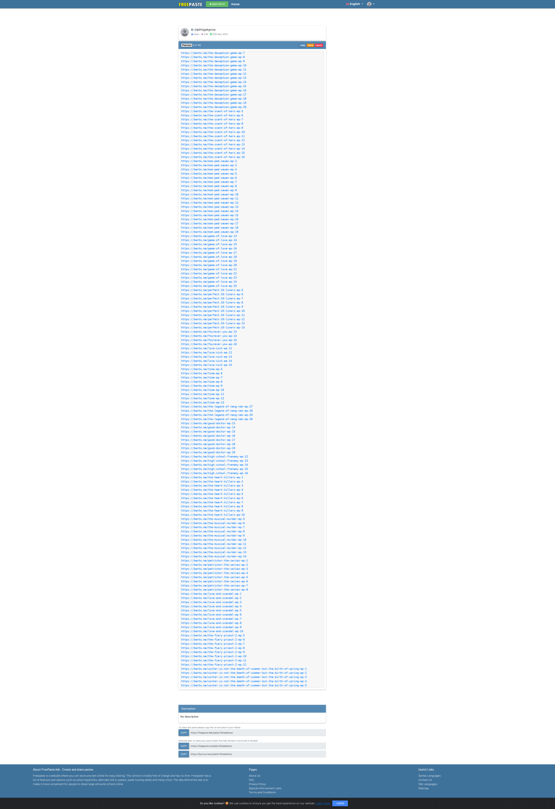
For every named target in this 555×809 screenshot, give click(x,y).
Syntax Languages (429, 775)
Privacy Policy (257, 784)
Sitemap (423, 788)
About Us (254, 775)
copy (302, 45)
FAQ (251, 780)
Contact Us (425, 780)
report (319, 45)
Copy (184, 732)
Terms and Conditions (262, 792)
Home (235, 4)
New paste (218, 4)
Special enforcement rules (265, 788)
